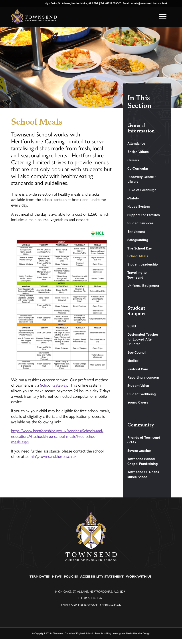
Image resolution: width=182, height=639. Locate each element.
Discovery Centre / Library (141, 179)
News (57, 576)
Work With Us (139, 576)
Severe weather (139, 450)
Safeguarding (137, 239)
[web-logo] (34, 17)
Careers (133, 160)
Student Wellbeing (141, 394)
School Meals (137, 256)
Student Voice (138, 385)
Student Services (140, 223)
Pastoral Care (137, 369)
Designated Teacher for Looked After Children (142, 339)
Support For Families (143, 215)
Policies (71, 576)
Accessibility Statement (102, 576)
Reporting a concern (143, 377)
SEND (131, 326)
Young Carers (137, 402)
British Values (138, 151)
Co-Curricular (137, 168)
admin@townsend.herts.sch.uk (51, 456)
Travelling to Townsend (137, 274)
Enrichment (136, 231)
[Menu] (161, 16)
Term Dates (40, 576)
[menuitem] (161, 16)
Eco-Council (136, 352)
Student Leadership (142, 264)
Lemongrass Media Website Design (131, 633)
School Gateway (53, 385)
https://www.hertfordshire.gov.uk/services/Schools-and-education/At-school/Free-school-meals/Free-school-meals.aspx (57, 435)
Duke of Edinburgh (141, 190)
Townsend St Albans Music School (143, 474)
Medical (133, 360)
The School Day (139, 248)
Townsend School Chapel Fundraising (142, 461)
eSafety (133, 198)
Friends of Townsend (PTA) (143, 439)
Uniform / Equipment (143, 285)
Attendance (136, 143)
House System (138, 206)
